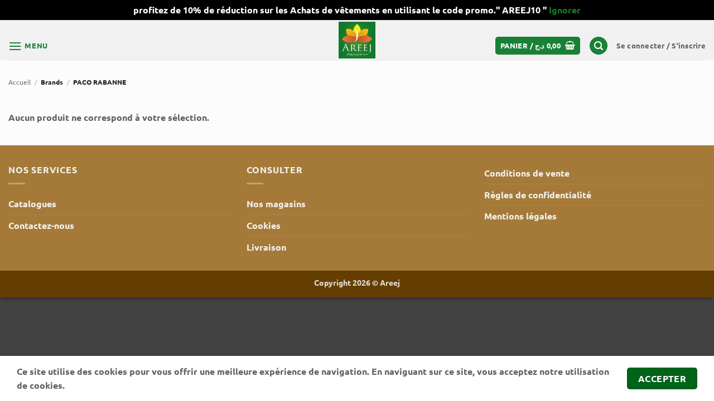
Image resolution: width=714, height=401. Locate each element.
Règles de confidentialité (537, 194)
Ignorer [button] (565, 10)
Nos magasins (276, 203)
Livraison (266, 247)
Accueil (19, 81)
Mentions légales (520, 216)
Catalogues (32, 203)
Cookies (264, 225)
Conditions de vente (527, 173)
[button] (28, 46)
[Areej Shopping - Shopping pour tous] (357, 40)
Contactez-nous (41, 225)
